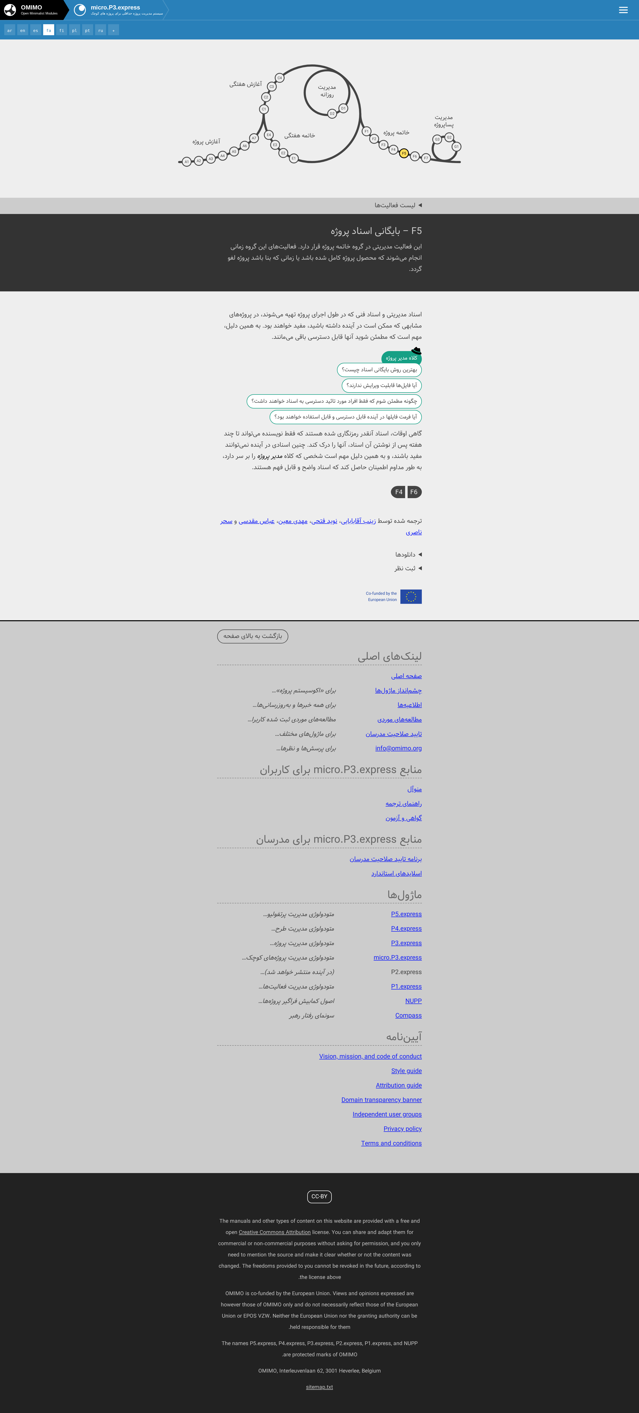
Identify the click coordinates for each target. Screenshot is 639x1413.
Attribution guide (399, 1086)
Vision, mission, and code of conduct (370, 1057)
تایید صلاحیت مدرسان (394, 734)
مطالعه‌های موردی (399, 720)
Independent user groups (387, 1115)
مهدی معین (293, 521)
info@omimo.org (398, 749)
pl (74, 30)
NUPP (413, 1001)
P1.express (406, 987)
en (22, 30)
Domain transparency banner (381, 1100)
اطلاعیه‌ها (410, 705)
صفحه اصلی (406, 676)
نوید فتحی (324, 521)
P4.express (406, 929)
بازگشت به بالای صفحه (252, 636)
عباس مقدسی (257, 521)
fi (61, 30)
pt (87, 30)
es (35, 30)
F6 (414, 492)
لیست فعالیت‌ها (395, 206)
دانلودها (405, 555)
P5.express (406, 914)
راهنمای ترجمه (404, 804)
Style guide (406, 1071)
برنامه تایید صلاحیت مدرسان (386, 859)
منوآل (414, 789)
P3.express (406, 943)
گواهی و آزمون (404, 818)
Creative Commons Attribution (275, 1232)
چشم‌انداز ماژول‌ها (398, 691)
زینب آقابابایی (358, 521)
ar (9, 30)
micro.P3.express (398, 958)
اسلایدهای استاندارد (396, 874)
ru (100, 30)
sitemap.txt (319, 1387)
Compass (408, 1016)
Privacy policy (403, 1129)
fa (48, 30)
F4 (399, 492)
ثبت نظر (404, 569)
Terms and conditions (391, 1144)
